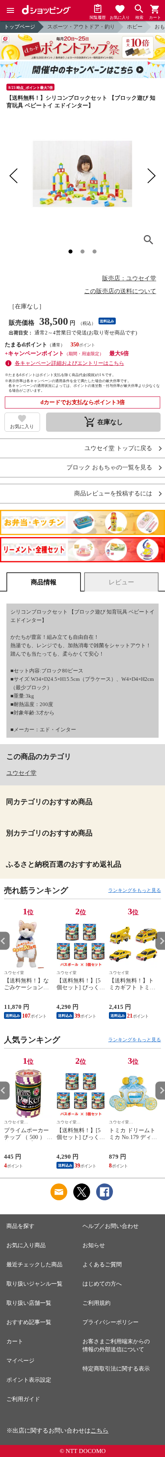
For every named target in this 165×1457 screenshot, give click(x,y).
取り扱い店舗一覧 (28, 1303)
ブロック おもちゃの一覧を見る (109, 468)
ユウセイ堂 (21, 773)
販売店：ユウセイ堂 (129, 278)
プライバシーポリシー (110, 1322)
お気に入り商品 (26, 1245)
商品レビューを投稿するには (113, 494)
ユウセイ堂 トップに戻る (118, 448)
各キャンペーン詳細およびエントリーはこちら (69, 363)
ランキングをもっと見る (134, 890)
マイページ (20, 1361)
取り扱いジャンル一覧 (34, 1284)
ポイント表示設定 (28, 1380)
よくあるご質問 (102, 1265)
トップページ (19, 27)
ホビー (135, 27)
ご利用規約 (96, 1303)
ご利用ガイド (23, 1399)
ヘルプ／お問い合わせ (110, 1226)
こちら (100, 1430)
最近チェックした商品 (34, 1265)
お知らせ (93, 1245)
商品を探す (20, 1226)
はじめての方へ (102, 1284)
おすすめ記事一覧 (28, 1322)
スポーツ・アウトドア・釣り (81, 27)
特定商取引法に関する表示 (116, 1369)
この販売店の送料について (120, 291)
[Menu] (10, 10)
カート (14, 1341)
